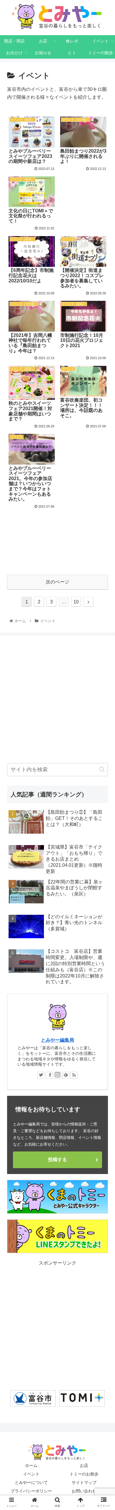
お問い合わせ (84, 1491)
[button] (102, 769)
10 (76, 601)
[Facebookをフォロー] (49, 1075)
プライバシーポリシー (31, 1491)
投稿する (57, 1159)
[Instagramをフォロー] (57, 1075)
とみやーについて (31, 1482)
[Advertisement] (57, 539)
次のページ (57, 581)
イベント (31, 1474)
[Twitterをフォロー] (41, 1075)
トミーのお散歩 (84, 1474)
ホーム (31, 1465)
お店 (84, 1465)
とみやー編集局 (57, 1040)
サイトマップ (84, 1482)
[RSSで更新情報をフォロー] (74, 1075)
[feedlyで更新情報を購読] (65, 1075)
